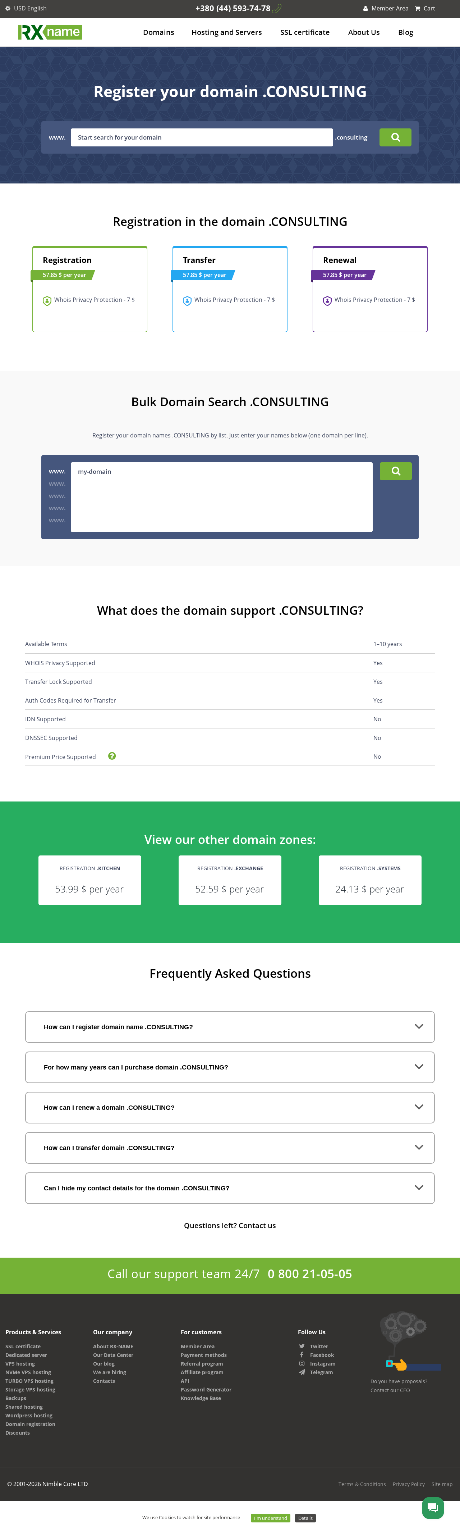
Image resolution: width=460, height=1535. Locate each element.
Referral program (202, 1363)
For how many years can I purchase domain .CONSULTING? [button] (136, 1067)
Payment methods (204, 1355)
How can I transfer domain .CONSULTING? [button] (109, 1148)
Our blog (104, 1363)
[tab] (230, 1027)
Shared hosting (24, 1406)
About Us (364, 32)
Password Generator (206, 1389)
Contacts (104, 1380)
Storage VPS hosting (30, 1389)
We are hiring (109, 1372)
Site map (442, 1484)
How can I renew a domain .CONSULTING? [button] (109, 1107)
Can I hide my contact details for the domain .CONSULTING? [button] (137, 1188)
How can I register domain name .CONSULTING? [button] (118, 1027)
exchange (249, 868)
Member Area (389, 8)
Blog (405, 32)
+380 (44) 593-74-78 (233, 8)
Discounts (17, 1432)
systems (389, 868)
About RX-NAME (113, 1346)
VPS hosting (20, 1363)
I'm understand (270, 1518)
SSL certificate (305, 32)
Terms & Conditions (362, 1484)
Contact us (257, 1225)
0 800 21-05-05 (310, 1274)
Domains (158, 32)
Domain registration (30, 1424)
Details (305, 1518)
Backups (15, 1398)
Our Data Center (113, 1355)
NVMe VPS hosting (28, 1372)
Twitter (319, 1346)
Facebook (322, 1355)
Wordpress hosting (28, 1415)
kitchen (109, 868)
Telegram (321, 1372)
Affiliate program (202, 1372)
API (185, 1380)
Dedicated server (26, 1355)
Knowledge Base (201, 1398)
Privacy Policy (409, 1484)
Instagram (323, 1363)
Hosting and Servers (227, 32)
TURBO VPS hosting (29, 1380)
